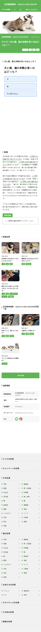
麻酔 (4, 509)
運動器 (26, 505)
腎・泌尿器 (27, 488)
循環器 (26, 484)
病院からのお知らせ (31, 9)
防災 (11, 336)
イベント (6, 591)
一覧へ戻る (20, 375)
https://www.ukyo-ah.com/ (24, 413)
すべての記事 (6, 9)
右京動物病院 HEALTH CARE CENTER (20, 4)
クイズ (25, 50)
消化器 (5, 496)
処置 (4, 526)
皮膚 (4, 488)
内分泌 (5, 492)
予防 (4, 484)
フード (26, 513)
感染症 (5, 505)
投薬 (25, 522)
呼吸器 (26, 492)
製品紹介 (27, 591)
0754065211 (19, 406)
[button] (20, 459)
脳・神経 (27, 496)
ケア (4, 595)
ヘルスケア (7, 513)
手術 (4, 517)
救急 (25, 509)
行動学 (26, 517)
